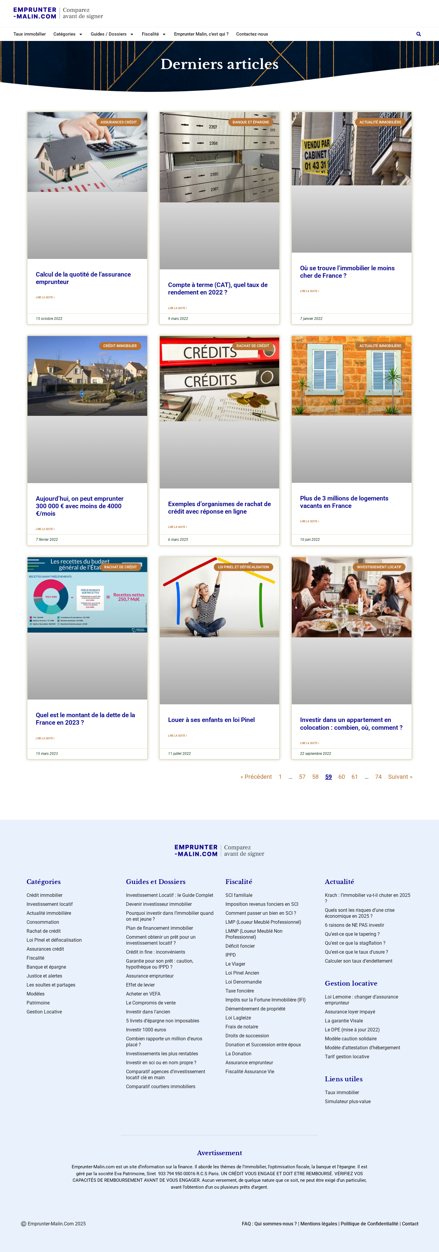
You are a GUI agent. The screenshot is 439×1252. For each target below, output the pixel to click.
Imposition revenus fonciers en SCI (261, 904)
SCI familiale (238, 895)
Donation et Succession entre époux (263, 1045)
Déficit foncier (240, 946)
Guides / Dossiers (109, 34)
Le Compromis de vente (151, 1003)
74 (378, 776)
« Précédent (256, 776)
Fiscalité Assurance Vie (249, 1071)
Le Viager (235, 964)
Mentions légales (318, 1224)
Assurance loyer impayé (350, 1012)
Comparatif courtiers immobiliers (160, 1086)
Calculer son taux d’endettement (358, 961)
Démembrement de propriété (255, 1009)
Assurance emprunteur (150, 976)
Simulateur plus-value (348, 1101)
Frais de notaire (241, 1027)
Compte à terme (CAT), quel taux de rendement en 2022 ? (218, 288)
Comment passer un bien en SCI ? (260, 913)
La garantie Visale (344, 1021)
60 (341, 776)
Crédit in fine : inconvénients (155, 952)
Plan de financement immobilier (159, 928)
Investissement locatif (50, 904)
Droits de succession (247, 1036)
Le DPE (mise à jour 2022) (352, 1030)
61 (354, 776)
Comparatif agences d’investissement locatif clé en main (165, 1074)
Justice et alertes (44, 976)
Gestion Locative (44, 1012)
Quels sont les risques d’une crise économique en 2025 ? (360, 913)
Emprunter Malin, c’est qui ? (201, 34)
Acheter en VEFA (143, 994)
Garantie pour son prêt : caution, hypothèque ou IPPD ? (159, 964)
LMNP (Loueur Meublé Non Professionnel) (254, 934)
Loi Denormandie (243, 982)
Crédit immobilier (44, 895)
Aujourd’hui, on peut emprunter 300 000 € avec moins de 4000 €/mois (80, 506)
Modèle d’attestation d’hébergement (362, 1048)
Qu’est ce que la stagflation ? (355, 943)
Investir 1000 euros (146, 1030)
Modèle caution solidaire (351, 1039)
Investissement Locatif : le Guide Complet (169, 895)
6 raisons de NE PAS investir (354, 925)
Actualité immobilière (49, 913)
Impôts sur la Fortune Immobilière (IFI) (265, 1000)
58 (315, 776)
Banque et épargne (46, 967)
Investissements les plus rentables (162, 1053)
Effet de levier (140, 985)
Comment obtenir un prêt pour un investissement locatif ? (161, 940)
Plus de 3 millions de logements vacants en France (344, 502)
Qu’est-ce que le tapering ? (352, 934)
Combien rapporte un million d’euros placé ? (164, 1042)
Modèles (35, 994)
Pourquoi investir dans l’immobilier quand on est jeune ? (170, 916)
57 (302, 776)
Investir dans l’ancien (148, 1012)
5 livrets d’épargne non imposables (162, 1021)
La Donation (238, 1053)
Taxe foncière (239, 991)
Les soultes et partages (51, 985)
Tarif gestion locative (347, 1056)
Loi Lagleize (238, 1018)
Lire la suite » (45, 297)
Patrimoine (38, 1003)
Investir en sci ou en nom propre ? (161, 1062)
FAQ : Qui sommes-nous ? (269, 1224)
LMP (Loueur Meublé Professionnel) (263, 922)
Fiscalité (35, 958)
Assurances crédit (45, 949)
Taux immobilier (29, 34)
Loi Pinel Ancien (242, 973)
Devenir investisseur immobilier (159, 904)
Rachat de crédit (44, 931)
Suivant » (400, 776)
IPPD (230, 955)
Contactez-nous (252, 34)
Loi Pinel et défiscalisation (54, 940)
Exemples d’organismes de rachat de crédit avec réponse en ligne (219, 507)
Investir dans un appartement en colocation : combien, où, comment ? (351, 723)
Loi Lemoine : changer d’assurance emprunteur (361, 1000)
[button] (419, 34)
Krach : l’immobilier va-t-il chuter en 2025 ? (367, 898)
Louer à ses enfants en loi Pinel (211, 719)
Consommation (43, 922)
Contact (410, 1224)
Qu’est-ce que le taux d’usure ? (356, 952)
